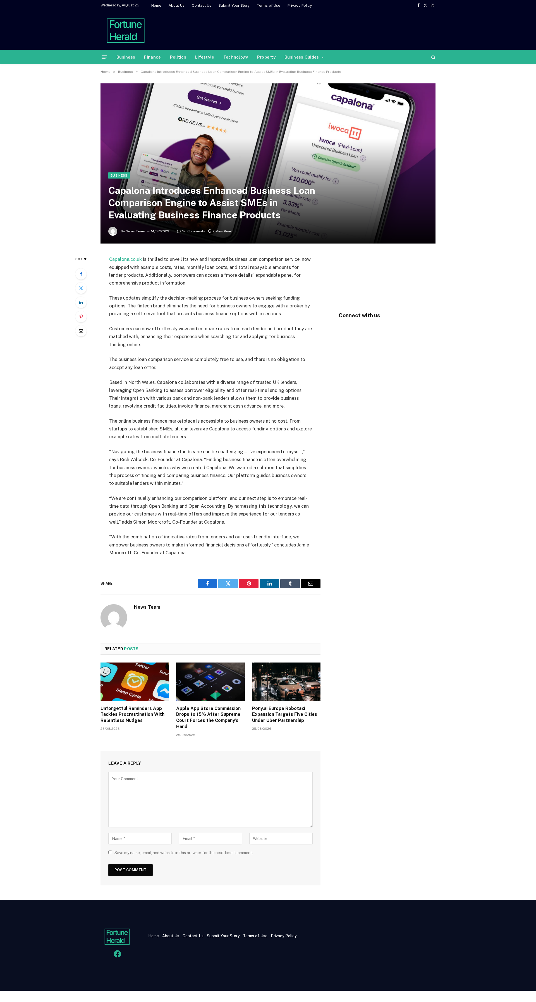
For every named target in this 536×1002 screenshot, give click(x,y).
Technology (235, 57)
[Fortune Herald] (125, 30)
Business (125, 57)
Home (156, 5)
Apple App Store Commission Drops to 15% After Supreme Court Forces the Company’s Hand (208, 717)
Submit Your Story (234, 5)
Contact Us (201, 5)
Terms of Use (268, 5)
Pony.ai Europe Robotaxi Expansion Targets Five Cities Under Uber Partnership (284, 714)
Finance (152, 57)
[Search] (433, 57)
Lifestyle (204, 57)
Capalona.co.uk (125, 259)
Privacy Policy (300, 5)
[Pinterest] (81, 316)
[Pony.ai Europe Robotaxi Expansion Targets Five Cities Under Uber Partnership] (286, 682)
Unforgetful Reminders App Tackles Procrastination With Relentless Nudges (132, 714)
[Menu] (104, 57)
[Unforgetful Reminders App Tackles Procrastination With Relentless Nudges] (134, 682)
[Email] (81, 330)
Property (266, 57)
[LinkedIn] (81, 302)
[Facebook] (81, 274)
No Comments (193, 231)
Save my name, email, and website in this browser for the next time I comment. (183, 853)
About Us (177, 5)
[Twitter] (81, 288)
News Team (135, 231)
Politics (178, 57)
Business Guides (301, 57)
